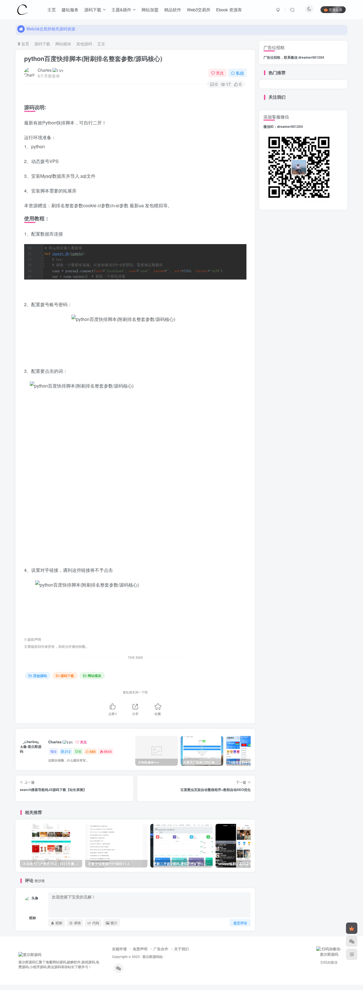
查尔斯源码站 (152, 956)
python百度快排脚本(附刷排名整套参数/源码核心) (93, 58)
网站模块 (63, 43)
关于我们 (181, 948)
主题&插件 (121, 9)
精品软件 (172, 9)
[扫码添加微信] (351, 941)
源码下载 (92, 9)
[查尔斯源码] (22, 8)
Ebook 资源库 (229, 9)
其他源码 (84, 43)
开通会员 (335, 9)
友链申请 (119, 948)
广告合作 (160, 948)
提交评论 (240, 922)
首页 (24, 43)
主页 (51, 9)
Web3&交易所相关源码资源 (50, 30)
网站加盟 (150, 9)
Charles (45, 70)
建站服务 (70, 9)
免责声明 (140, 948)
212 (68, 751)
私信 (240, 73)
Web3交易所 (198, 9)
